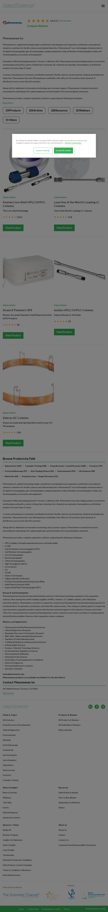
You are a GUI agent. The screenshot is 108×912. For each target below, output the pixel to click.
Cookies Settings (43, 150)
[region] (54, 146)
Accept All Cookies (63, 150)
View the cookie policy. (73, 143)
